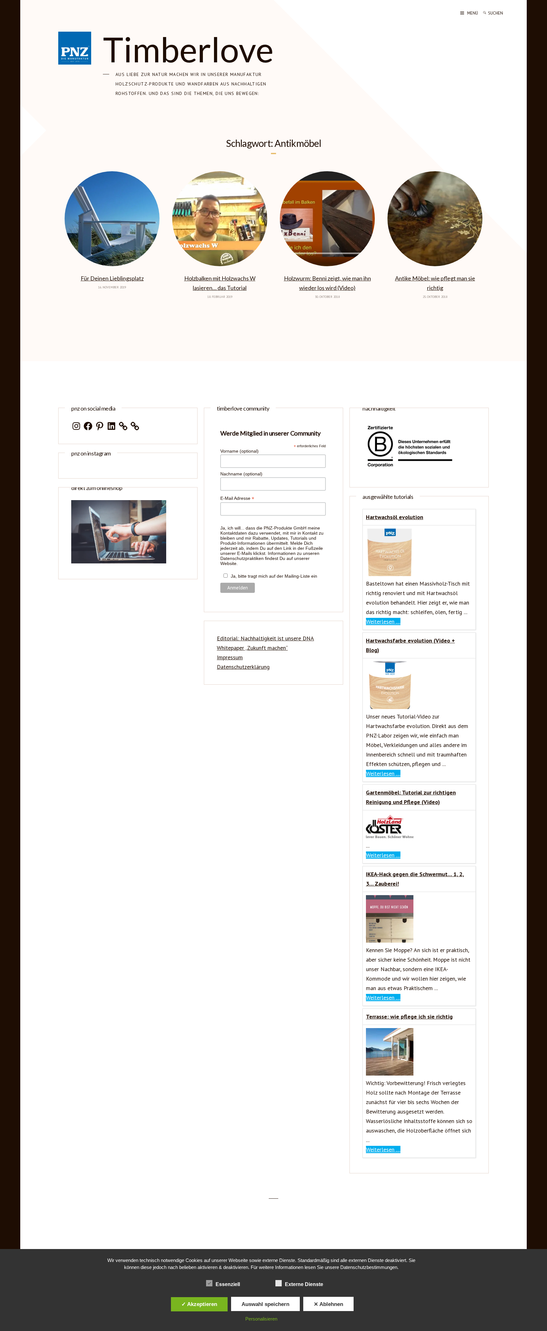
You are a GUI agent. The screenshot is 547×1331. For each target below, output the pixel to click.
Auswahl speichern (265, 1304)
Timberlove (188, 49)
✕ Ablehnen (328, 1304)
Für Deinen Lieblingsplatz (112, 278)
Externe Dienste (304, 1284)
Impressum (230, 657)
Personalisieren (261, 1319)
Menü (472, 13)
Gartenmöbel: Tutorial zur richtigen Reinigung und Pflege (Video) (411, 797)
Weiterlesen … (383, 621)
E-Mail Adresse (237, 498)
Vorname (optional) (239, 451)
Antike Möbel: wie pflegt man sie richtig (435, 283)
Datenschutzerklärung (243, 666)
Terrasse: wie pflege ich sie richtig (409, 1016)
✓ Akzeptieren (199, 1304)
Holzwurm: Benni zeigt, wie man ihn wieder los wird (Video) (327, 283)
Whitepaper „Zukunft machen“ (252, 647)
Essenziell (228, 1284)
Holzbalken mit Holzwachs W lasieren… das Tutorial (219, 283)
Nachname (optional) (241, 473)
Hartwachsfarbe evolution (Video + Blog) (410, 645)
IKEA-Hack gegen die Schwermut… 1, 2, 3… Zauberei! (415, 878)
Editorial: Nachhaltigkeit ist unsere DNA (265, 638)
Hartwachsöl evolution (394, 517)
